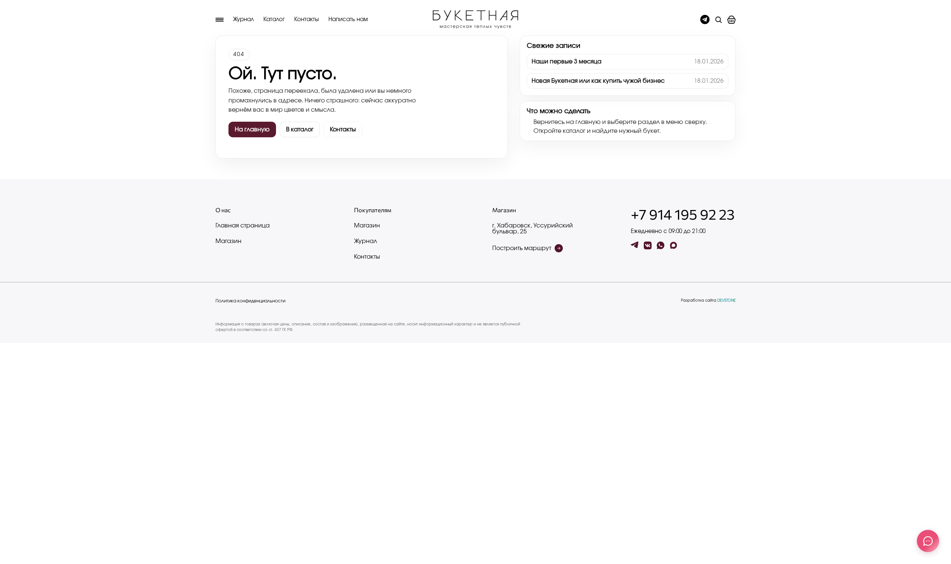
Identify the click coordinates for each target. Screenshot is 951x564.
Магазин (228, 241)
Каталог (274, 19)
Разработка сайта (708, 300)
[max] (674, 245)
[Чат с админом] (705, 19)
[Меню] (219, 20)
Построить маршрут (521, 248)
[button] (731, 20)
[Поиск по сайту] (718, 19)
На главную (252, 129)
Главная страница (242, 226)
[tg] (635, 245)
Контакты (306, 19)
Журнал (243, 19)
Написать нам (348, 19)
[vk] (648, 245)
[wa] (661, 245)
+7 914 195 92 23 (683, 214)
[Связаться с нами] (928, 541)
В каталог (300, 129)
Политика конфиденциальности (250, 301)
